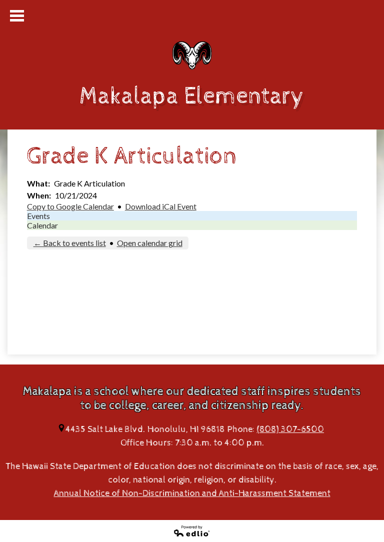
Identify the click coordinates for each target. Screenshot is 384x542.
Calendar (42, 225)
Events (38, 215)
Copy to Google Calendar (70, 206)
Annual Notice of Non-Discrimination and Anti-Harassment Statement (192, 493)
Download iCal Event (160, 206)
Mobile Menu (17, 16)
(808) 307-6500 (290, 429)
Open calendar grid (149, 243)
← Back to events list (70, 243)
